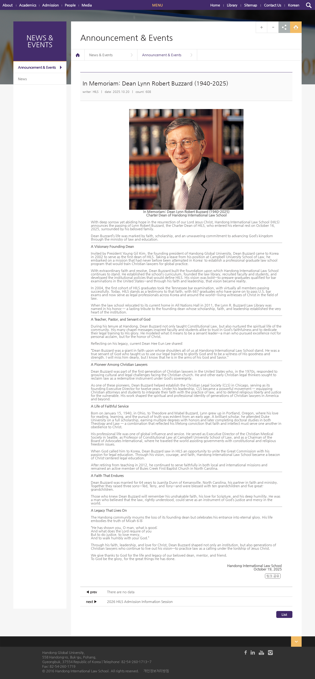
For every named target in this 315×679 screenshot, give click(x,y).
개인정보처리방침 (156, 671)
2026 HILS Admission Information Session (140, 601)
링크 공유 (272, 576)
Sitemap (250, 5)
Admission (50, 5)
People (70, 5)
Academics (27, 5)
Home (215, 5)
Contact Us (272, 5)
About (7, 5)
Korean (293, 5)
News (22, 79)
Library (232, 5)
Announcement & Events (37, 67)
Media (87, 5)
